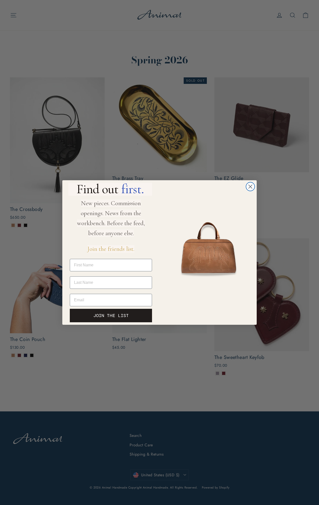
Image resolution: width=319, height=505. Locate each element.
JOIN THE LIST (111, 316)
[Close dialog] (250, 186)
